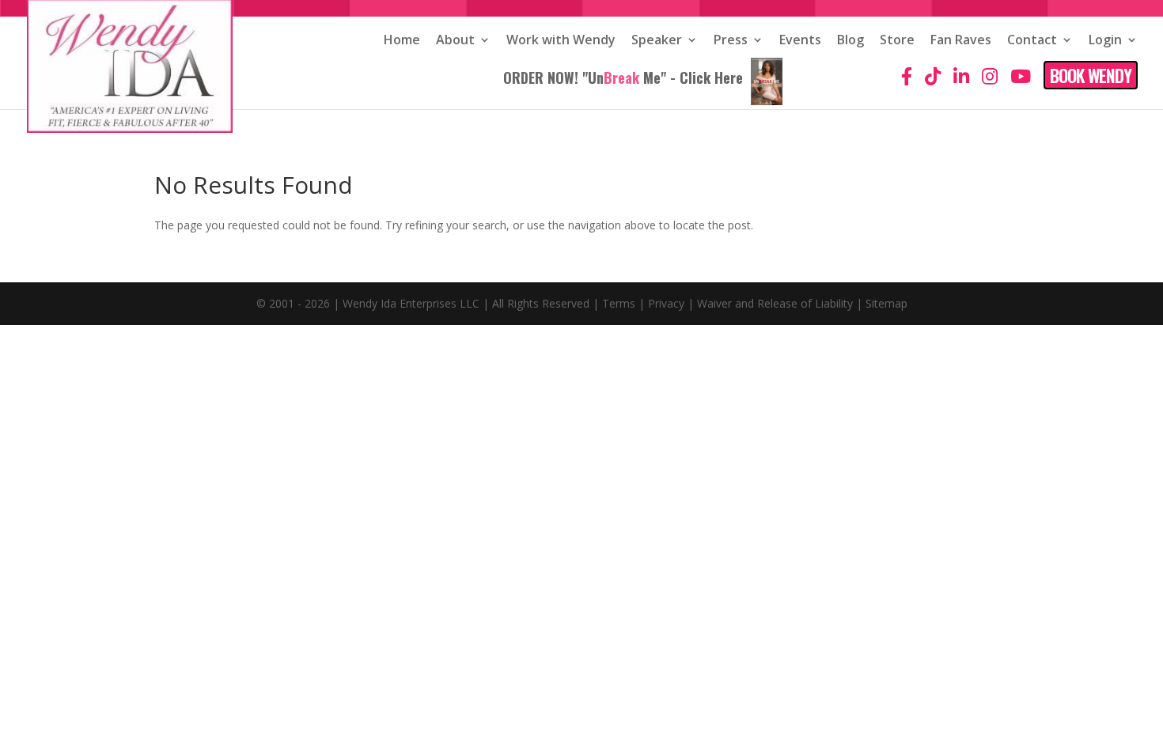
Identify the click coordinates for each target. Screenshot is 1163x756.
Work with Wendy (561, 41)
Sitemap (886, 303)
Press (731, 41)
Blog (850, 41)
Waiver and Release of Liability (775, 303)
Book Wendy (1090, 75)
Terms (618, 303)
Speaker (656, 41)
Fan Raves (960, 41)
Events (800, 41)
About (455, 41)
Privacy (666, 303)
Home (402, 41)
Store (897, 41)
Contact (1032, 41)
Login (1105, 41)
